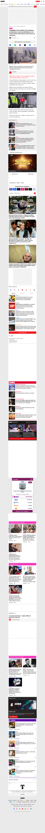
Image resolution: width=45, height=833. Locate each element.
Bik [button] (11, 782)
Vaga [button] (25, 782)
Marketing (13, 804)
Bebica (18, 182)
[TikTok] (30, 189)
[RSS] (30, 290)
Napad (22, 182)
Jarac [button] (35, 782)
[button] (35, 38)
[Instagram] (22, 189)
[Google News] (34, 189)
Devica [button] (22, 782)
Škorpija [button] (28, 782)
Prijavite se (14, 716)
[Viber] (11, 189)
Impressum (21, 804)
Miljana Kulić (13, 182)
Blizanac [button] (14, 782)
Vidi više (22, 794)
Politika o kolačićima (27, 804)
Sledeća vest (30, 174)
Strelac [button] (31, 782)
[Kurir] (2, 1)
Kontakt (16, 804)
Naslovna (10, 26)
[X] (18, 189)
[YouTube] (26, 189)
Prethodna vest (15, 174)
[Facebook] (15, 189)
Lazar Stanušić (13, 37)
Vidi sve (22, 438)
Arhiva (33, 804)
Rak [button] (17, 782)
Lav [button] (19, 782)
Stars (14, 26)
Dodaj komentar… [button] (16, 619)
